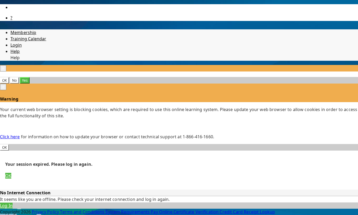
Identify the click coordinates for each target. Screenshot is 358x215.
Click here (10, 137)
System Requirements (128, 212)
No (14, 80)
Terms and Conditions (82, 212)
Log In (6, 205)
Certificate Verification (196, 212)
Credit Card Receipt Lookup (247, 212)
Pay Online (162, 212)
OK (4, 80)
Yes (25, 80)
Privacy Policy (46, 212)
